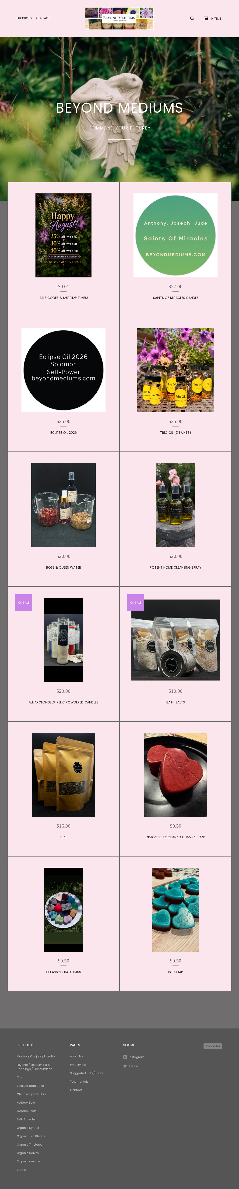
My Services (78, 1065)
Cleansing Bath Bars (31, 1094)
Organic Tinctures (29, 1145)
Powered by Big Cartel (213, 1046)
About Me (76, 1056)
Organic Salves (28, 1153)
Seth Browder (26, 1119)
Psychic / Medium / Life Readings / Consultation (34, 1067)
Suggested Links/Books (86, 1073)
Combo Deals (26, 1111)
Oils (19, 1077)
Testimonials (79, 1082)
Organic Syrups (28, 1128)
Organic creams (28, 1161)
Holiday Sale (26, 1103)
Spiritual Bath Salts (30, 1086)
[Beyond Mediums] (119, 18)
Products (24, 18)
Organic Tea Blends (31, 1136)
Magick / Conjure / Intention (36, 1056)
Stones (22, 1170)
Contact (43, 18)
